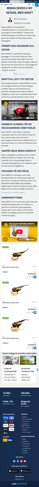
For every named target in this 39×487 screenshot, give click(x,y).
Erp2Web (24, 450)
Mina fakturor (26, 421)
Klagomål (24, 430)
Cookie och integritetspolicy (25, 424)
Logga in (24, 417)
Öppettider (25, 441)
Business (22, 1)
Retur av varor (26, 427)
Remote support (26, 432)
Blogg (23, 439)
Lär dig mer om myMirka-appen (13, 192)
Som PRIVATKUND (14, 1)
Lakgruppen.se (19, 479)
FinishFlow (25, 453)
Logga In (36, 1)
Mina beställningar (27, 419)
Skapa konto (29, 1)
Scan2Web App (26, 448)
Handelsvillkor (26, 444)
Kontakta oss (25, 446)
